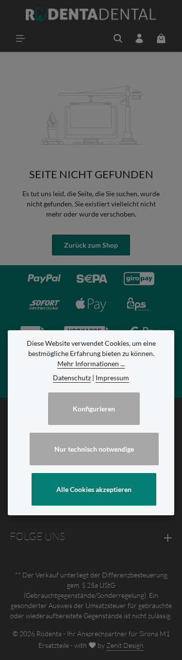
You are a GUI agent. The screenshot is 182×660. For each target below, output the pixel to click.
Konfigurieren (94, 409)
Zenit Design (125, 645)
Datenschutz (72, 377)
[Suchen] (118, 38)
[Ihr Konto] (139, 38)
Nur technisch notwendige (94, 449)
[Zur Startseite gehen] (91, 14)
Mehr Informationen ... (91, 363)
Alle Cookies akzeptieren (94, 489)
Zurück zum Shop (91, 245)
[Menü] (20, 38)
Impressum (112, 377)
